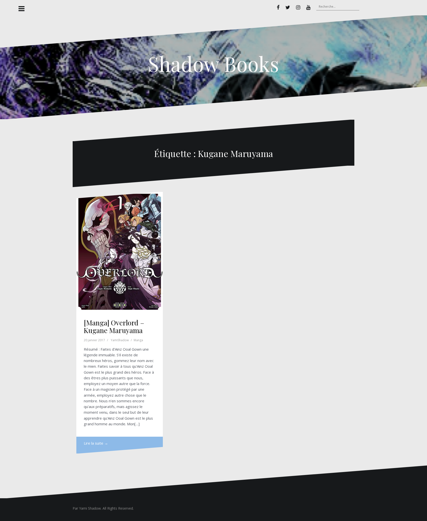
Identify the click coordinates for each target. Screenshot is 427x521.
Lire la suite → (96, 443)
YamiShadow (120, 340)
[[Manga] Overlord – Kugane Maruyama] (119, 252)
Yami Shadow (90, 508)
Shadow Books (213, 63)
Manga (138, 340)
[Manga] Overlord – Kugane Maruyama (114, 326)
